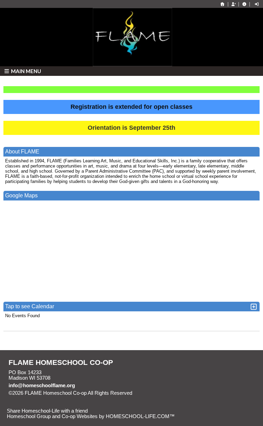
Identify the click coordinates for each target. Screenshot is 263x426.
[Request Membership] (233, 4)
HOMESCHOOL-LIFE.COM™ (140, 416)
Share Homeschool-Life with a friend (47, 411)
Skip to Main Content (162, 393)
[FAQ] (244, 4)
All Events (245, 337)
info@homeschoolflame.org (42, 385)
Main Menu (25, 71)
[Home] (222, 4)
